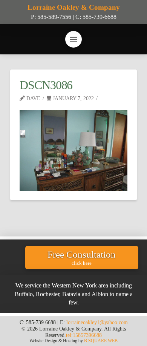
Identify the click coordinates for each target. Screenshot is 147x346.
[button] (73, 39)
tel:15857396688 (84, 335)
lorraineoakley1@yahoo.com (97, 322)
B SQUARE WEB (101, 340)
